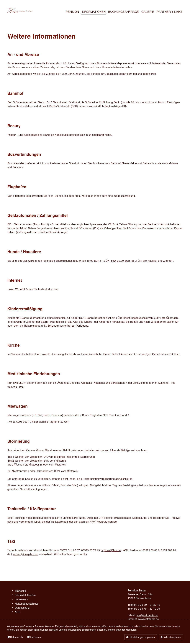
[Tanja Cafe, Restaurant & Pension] (19, 13)
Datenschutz (16, 637)
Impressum (35, 637)
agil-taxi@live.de (111, 550)
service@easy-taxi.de (25, 554)
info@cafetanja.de (147, 615)
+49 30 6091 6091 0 (19, 421)
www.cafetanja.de (148, 619)
